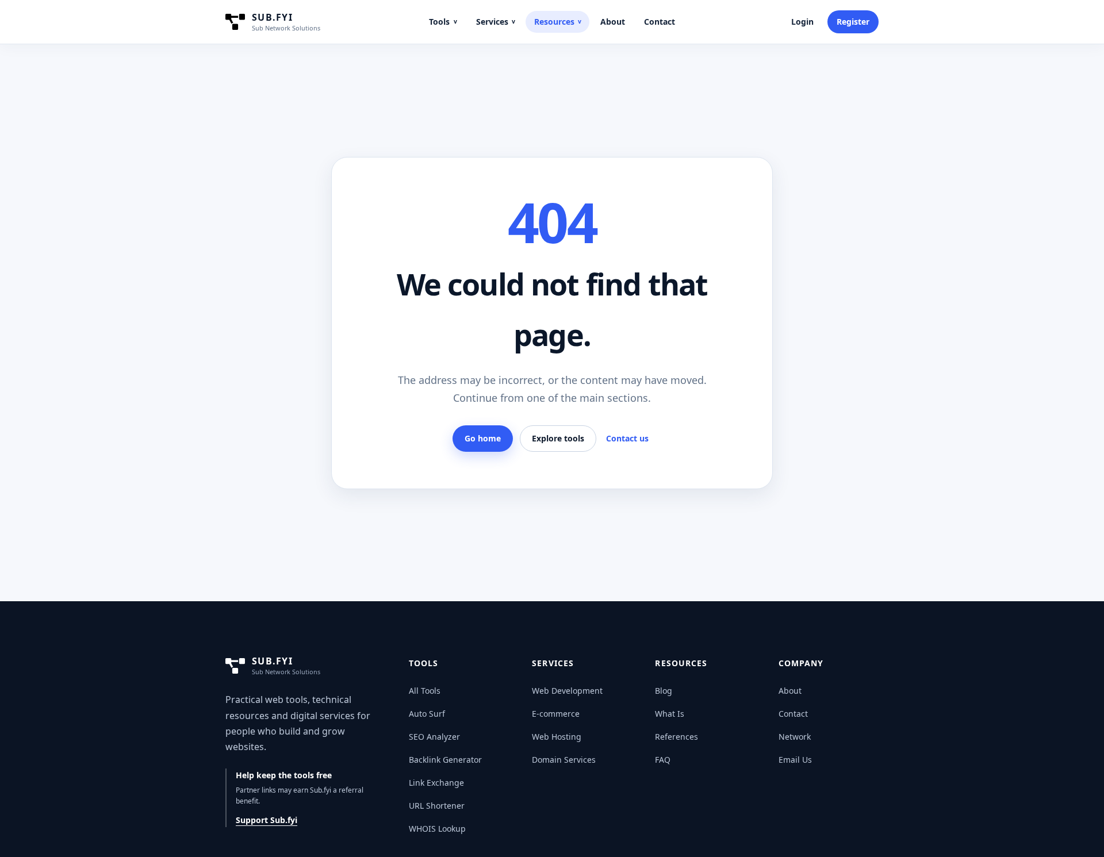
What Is (669, 713)
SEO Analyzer (434, 736)
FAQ (662, 759)
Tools (443, 21)
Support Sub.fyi (266, 819)
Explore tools (558, 438)
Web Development (567, 690)
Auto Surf (427, 713)
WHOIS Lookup (437, 828)
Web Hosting (556, 736)
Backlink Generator (445, 759)
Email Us (795, 759)
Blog (663, 690)
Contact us (627, 438)
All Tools (424, 690)
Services (495, 21)
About (612, 21)
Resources (557, 21)
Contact (659, 21)
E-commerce (556, 713)
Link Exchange (436, 782)
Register (853, 21)
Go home (483, 438)
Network (795, 736)
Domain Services (564, 759)
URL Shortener (437, 805)
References (676, 736)
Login (802, 21)
